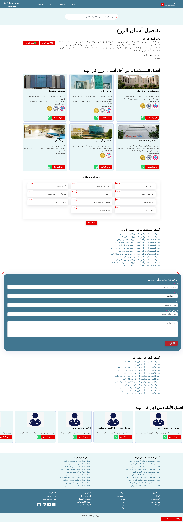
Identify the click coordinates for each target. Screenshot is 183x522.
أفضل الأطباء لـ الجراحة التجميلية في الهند (76, 483)
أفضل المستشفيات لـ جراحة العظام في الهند (145, 475)
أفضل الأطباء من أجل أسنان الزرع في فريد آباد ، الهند (141, 373)
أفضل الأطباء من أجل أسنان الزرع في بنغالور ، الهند (142, 364)
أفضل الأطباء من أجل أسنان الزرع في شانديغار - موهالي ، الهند (138, 367)
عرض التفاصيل (152, 117)
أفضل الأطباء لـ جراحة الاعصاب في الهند (77, 461)
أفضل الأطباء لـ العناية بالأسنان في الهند (77, 485)
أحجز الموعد (45, 43)
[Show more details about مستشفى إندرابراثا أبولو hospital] (143, 117)
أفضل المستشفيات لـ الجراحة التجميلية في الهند (144, 483)
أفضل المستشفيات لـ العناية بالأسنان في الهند (145, 485)
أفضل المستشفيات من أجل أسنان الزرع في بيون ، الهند (141, 265)
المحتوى (156, 492)
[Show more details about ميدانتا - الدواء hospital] (96, 117)
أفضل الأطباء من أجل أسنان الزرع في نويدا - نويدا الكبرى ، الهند (138, 390)
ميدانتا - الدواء (105, 91)
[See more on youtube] (39, 505)
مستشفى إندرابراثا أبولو (148, 91)
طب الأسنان (60, 140)
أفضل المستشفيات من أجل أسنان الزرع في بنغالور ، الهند (140, 237)
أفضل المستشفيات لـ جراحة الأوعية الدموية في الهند (142, 469)
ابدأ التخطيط (176, 519)
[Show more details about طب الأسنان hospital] (50, 167)
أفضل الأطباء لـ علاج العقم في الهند (78, 472)
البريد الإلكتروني (172, 311)
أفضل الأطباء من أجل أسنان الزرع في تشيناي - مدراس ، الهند (138, 370)
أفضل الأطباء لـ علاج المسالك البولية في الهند (75, 477)
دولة (176, 292)
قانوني (88, 492)
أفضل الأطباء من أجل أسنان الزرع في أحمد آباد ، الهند (141, 362)
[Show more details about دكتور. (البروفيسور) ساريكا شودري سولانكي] (116, 437)
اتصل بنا (52, 492)
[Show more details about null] (38, 437)
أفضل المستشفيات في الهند (147, 457)
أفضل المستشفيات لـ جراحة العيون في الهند (145, 466)
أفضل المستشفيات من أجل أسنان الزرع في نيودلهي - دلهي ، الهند (137, 260)
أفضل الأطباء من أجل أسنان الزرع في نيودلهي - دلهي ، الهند (139, 388)
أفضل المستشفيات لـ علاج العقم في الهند (146, 472)
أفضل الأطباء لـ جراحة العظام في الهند (77, 475)
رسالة (175, 320)
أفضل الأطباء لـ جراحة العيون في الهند (77, 466)
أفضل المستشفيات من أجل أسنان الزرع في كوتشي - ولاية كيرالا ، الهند (135, 254)
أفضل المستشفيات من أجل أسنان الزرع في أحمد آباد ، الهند (139, 234)
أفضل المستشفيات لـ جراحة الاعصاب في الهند (144, 461)
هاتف (175, 301)
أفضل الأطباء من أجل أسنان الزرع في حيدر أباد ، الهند (141, 379)
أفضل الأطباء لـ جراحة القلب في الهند (77, 464)
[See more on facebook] (54, 505)
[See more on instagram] (49, 505)
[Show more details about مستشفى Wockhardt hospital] (143, 167)
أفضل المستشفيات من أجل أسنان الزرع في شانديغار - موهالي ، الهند (136, 239)
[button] (72, 4)
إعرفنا (122, 492)
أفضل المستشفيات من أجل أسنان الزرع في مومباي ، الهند (139, 257)
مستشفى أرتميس (104, 140)
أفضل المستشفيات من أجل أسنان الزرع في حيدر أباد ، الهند (139, 251)
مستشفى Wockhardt (149, 140)
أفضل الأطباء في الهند (80, 457)
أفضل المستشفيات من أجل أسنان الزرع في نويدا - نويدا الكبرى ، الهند (136, 262)
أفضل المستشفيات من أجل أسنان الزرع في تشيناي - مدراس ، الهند (136, 242)
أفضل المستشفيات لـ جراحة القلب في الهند (145, 464)
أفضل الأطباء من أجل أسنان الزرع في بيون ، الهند (143, 393)
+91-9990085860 (169, 3)
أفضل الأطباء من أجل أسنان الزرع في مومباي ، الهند (142, 385)
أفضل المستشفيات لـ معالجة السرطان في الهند (144, 480)
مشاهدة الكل (91, 222)
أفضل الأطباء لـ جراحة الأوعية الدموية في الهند (75, 469)
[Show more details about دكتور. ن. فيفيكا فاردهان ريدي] (165, 437)
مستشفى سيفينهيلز (56, 91)
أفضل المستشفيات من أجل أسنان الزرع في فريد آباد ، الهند (139, 245)
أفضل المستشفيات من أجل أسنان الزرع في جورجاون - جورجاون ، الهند (135, 248)
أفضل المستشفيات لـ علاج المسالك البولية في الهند (143, 477)
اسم (176, 283)
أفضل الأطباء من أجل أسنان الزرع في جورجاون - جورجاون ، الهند (137, 376)
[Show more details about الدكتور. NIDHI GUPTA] (74, 437)
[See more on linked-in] (44, 505)
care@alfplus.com (169, 5)
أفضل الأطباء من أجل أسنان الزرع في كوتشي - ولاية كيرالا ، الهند (137, 382)
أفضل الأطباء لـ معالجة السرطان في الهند (76, 480)
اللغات (166, 519)
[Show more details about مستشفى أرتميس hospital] (96, 167)
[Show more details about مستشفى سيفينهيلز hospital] (50, 117)
